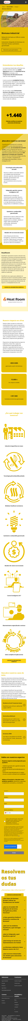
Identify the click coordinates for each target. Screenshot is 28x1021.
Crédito (3, 1017)
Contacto (3, 1003)
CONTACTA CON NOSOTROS (14, 894)
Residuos (3, 985)
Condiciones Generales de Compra (9, 1018)
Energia (3, 983)
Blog (15, 1000)
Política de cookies (17, 1019)
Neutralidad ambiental (6, 990)
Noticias (16, 1002)
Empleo (3, 1000)
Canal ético (9, 1017)
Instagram (16, 1004)
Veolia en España (17, 981)
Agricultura (4, 988)
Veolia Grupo (17, 983)
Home (3, 6)
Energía (16, 6)
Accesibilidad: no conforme (14, 1015)
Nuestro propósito (18, 985)
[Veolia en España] (7, 2)
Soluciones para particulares (10, 50)
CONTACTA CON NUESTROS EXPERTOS (14, 287)
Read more (14, 705)
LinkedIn (16, 1007)
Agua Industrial (5, 981)
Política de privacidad (6, 1019)
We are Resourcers (6, 998)
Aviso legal (4, 1015)
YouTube (16, 1011)
